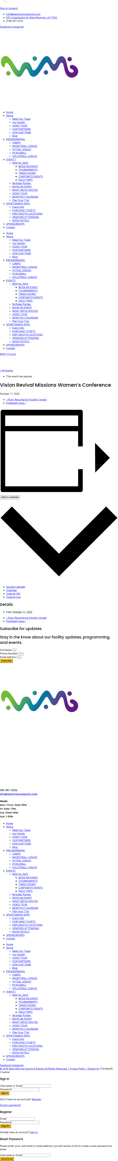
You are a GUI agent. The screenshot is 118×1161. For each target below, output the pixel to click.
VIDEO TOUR (19, 125)
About (9, 115)
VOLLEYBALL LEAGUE (24, 156)
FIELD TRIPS (25, 180)
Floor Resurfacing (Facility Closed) (26, 399)
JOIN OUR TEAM (21, 132)
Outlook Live (13, 597)
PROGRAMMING (15, 139)
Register (36, 1099)
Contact (10, 227)
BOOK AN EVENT (28, 166)
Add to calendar (10, 497)
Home (9, 112)
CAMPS (16, 142)
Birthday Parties (21, 183)
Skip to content (9, 8)
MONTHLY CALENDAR (25, 197)
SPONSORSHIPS (15, 224)
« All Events (6, 370)
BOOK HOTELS (20, 220)
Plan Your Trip (20, 200)
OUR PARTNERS (21, 129)
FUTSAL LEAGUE (21, 149)
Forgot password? (10, 1105)
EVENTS (11, 159)
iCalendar (11, 590)
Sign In (34, 1132)
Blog (15, 136)
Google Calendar (15, 587)
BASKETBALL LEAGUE (24, 146)
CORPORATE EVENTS (30, 176)
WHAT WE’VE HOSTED (25, 190)
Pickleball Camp (16, 403)
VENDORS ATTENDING (25, 217)
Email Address (8, 657)
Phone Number (9, 653)
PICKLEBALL (19, 152)
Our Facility (18, 122)
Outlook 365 (13, 593)
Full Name (6, 650)
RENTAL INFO (20, 163)
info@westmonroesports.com (18, 794)
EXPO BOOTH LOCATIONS (27, 213)
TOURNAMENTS (28, 169)
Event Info (18, 207)
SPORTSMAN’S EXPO (18, 203)
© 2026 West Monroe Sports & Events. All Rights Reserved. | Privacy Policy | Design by (50, 1068)
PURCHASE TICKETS (23, 210)
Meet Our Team (21, 119)
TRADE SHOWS (27, 173)
